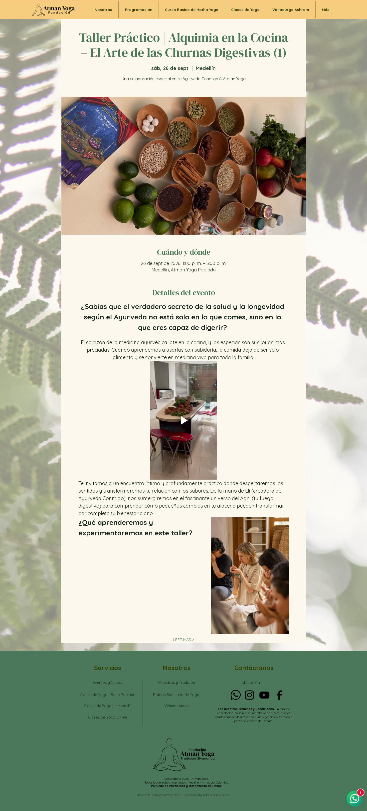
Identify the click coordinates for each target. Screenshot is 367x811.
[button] (245, 9)
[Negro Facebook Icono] (279, 695)
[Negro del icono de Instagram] (249, 695)
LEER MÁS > (183, 639)
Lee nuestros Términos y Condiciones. (246, 709)
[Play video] (183, 420)
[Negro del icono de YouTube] (264, 695)
